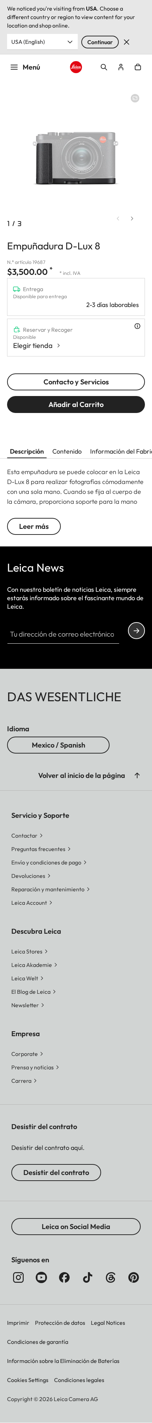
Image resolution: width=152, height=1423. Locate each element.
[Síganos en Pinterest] (134, 1277)
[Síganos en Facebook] (64, 1277)
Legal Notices (108, 1322)
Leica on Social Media (76, 1226)
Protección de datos (60, 1322)
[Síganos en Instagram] (18, 1277)
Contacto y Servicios (76, 381)
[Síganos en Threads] (111, 1277)
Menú (31, 67)
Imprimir (18, 1322)
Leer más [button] (34, 526)
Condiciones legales (79, 1379)
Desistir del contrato (56, 1172)
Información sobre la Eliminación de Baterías (63, 1360)
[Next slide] (132, 219)
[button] (137, 775)
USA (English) (28, 41)
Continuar (100, 42)
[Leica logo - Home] (76, 67)
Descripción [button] (27, 451)
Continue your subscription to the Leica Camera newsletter (136, 630)
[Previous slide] (118, 219)
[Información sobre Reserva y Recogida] (137, 326)
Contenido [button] (67, 451)
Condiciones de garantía (37, 1341)
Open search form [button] (104, 67)
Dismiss (126, 42)
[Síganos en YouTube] (41, 1277)
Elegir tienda (33, 345)
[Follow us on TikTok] (88, 1277)
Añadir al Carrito (76, 404)
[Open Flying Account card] (121, 67)
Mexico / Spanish (58, 744)
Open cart (138, 67)
